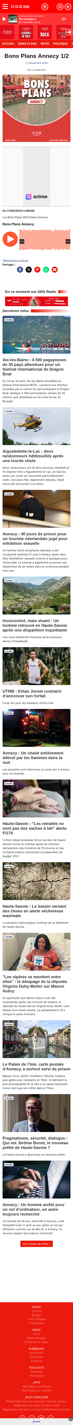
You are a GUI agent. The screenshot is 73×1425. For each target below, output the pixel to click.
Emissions (36, 1356)
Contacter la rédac (36, 1342)
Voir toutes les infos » (37, 1243)
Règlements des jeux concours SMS (36, 1405)
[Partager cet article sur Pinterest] (36, 271)
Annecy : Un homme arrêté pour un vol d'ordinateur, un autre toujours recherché (34, 1209)
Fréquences (36, 1323)
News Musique (36, 1338)
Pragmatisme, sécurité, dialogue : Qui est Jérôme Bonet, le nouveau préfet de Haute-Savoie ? (35, 1143)
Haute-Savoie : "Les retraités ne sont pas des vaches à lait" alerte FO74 (35, 828)
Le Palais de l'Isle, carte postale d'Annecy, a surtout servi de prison (36, 1066)
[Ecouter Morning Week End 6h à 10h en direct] (36, 301)
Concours (36, 1361)
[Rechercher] (60, 6)
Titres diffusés (36, 1319)
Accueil (8, 43)
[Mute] (63, 19)
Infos (45, 43)
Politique (60, 43)
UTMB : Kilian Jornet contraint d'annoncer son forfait (32, 693)
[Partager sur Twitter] (28, 271)
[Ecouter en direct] (68, 6)
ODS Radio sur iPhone (36, 1386)
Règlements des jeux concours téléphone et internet (36, 1409)
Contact (36, 1311)
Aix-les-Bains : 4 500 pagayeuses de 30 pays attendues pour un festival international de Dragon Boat (34, 367)
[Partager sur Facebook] (19, 271)
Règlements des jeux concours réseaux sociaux (36, 1401)
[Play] (5, 19)
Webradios (36, 1375)
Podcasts (36, 1371)
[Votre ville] (44, 6)
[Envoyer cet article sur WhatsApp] (45, 271)
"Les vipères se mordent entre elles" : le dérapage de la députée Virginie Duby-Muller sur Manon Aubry (35, 984)
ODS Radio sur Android (36, 1390)
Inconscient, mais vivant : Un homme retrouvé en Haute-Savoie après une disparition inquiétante (35, 625)
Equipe (36, 1315)
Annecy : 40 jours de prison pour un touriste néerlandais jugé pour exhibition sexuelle (35, 539)
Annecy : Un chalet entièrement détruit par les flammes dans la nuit (33, 758)
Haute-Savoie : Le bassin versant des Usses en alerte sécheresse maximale (34, 911)
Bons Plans (28, 43)
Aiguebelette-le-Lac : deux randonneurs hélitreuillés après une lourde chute (33, 456)
